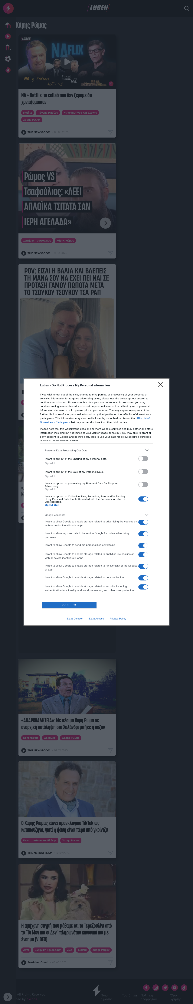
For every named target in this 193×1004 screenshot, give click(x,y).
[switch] (143, 458)
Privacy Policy (118, 618)
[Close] (161, 385)
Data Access (96, 618)
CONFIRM (69, 605)
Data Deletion (75, 618)
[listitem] (96, 450)
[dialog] (96, 502)
